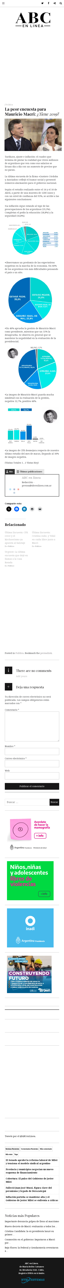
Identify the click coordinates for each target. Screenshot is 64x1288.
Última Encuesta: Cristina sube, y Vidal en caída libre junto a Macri (43, 537)
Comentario (12, 710)
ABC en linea (31, 477)
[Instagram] (13, 492)
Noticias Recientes (12, 1149)
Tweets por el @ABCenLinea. (20, 1136)
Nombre (10, 746)
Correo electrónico (16, 758)
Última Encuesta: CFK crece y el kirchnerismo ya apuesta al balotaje (16, 537)
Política (9, 105)
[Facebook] (13, 489)
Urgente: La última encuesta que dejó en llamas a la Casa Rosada (16, 557)
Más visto (9, 1154)
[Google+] (17, 489)
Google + (53, 3)
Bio (11, 471)
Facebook (47, 3)
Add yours (21, 676)
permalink (46, 653)
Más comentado (46, 1149)
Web (7, 770)
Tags (16, 1154)
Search (59, 3)
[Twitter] (9, 489)
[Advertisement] (32, 66)
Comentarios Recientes (29, 1149)
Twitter (41, 3)
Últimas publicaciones (31, 471)
